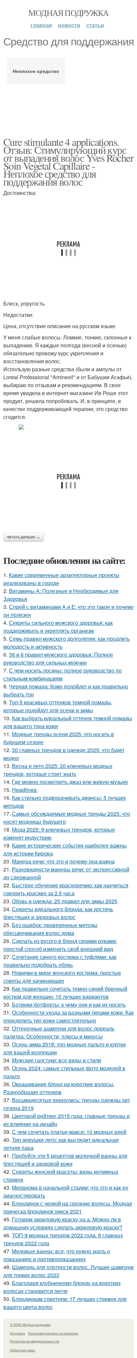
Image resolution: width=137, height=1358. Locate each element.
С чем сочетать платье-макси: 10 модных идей (69, 1132)
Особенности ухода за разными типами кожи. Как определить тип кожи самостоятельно (68, 1016)
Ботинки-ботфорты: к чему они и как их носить (69, 1004)
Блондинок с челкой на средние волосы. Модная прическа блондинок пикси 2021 (67, 1207)
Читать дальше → (23, 537)
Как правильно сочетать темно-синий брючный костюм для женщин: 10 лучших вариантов (65, 992)
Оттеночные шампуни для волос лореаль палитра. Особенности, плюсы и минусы (58, 1032)
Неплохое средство (36, 71)
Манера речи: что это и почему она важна (63, 861)
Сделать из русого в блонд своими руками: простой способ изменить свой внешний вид (60, 945)
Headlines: (25, 790)
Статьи (95, 25)
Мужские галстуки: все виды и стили (56, 1060)
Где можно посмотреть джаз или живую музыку (70, 782)
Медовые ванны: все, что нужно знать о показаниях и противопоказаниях (56, 1255)
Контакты (17, 1333)
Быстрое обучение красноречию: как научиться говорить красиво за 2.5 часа (65, 889)
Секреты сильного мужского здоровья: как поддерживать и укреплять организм (58, 626)
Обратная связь (22, 1350)
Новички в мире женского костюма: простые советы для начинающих (62, 976)
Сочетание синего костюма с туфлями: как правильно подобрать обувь (59, 961)
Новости (69, 25)
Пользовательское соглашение (53, 1333)
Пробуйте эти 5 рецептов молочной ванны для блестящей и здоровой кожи (65, 1159)
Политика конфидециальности (34, 1341)
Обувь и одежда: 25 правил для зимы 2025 (64, 901)
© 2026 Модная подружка (30, 1324)
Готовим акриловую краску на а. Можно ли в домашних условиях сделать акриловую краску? (62, 1223)
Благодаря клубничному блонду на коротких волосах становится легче (62, 1287)
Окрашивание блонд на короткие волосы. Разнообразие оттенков (58, 1088)
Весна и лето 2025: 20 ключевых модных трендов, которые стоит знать (57, 770)
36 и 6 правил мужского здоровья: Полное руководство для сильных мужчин (58, 658)
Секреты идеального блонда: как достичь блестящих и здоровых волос (58, 913)
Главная (41, 25)
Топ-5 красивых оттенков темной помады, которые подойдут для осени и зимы (57, 706)
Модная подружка (68, 12)
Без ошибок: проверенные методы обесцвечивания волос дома (50, 929)
